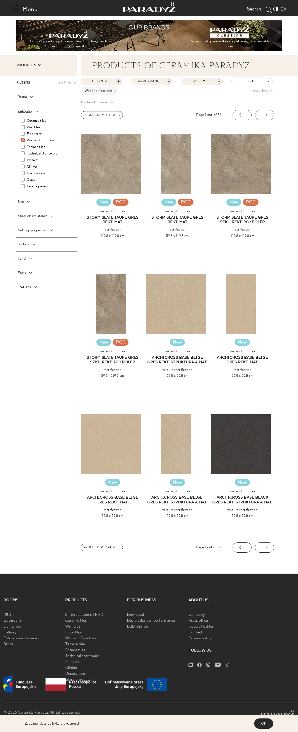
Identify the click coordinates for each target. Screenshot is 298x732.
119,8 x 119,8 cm (112, 236)
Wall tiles (72, 626)
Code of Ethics (201, 626)
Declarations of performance (151, 620)
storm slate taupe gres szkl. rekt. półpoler (242, 220)
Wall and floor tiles (80, 638)
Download (135, 614)
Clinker (71, 668)
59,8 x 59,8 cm (177, 376)
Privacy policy (199, 638)
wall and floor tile (112, 211)
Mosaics (72, 662)
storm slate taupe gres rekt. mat (113, 220)
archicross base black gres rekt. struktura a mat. (242, 500)
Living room (13, 626)
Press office (198, 620)
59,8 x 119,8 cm (177, 236)
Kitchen (10, 614)
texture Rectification (177, 370)
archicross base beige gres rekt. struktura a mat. (177, 360)
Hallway (10, 632)
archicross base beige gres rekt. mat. (242, 360)
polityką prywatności (63, 724)
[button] (242, 115)
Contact (195, 632)
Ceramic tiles (76, 620)
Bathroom (12, 620)
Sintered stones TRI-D (84, 614)
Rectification (112, 230)
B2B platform (138, 626)
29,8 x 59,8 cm (242, 376)
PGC (120, 203)
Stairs (8, 644)
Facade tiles (75, 650)
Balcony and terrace (20, 638)
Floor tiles (73, 632)
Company (196, 614)
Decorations (75, 673)
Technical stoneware (82, 656)
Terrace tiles (75, 644)
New (103, 202)
